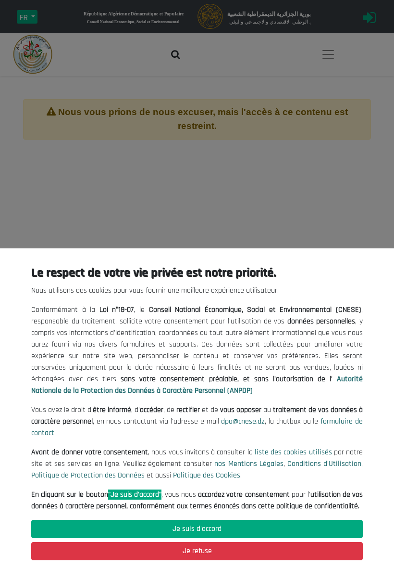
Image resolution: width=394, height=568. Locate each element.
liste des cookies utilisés (293, 452)
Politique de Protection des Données (88, 475)
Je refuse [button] (197, 551)
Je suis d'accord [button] (197, 529)
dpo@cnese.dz (243, 421)
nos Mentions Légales (248, 464)
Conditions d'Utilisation (324, 464)
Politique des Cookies (206, 475)
